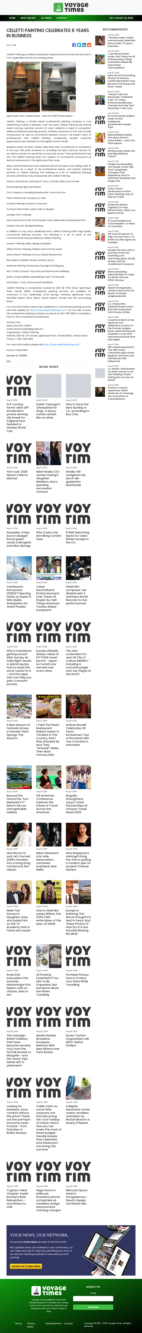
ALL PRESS (46, 18)
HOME (12, 18)
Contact (68, 1323)
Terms (18, 1323)
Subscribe (93, 1307)
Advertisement (53, 1323)
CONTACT (61, 18)
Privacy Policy (31, 1325)
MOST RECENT (28, 18)
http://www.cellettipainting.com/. (48, 310)
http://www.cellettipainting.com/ (62, 344)
